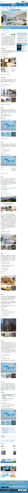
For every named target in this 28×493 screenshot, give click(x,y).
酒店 (9, 441)
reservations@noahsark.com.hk (6, 88)
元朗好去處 (11, 482)
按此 (2, 361)
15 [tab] (14, 10)
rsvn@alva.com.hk (5, 273)
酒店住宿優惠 (6, 440)
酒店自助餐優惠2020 (12, 440)
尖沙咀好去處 (18, 481)
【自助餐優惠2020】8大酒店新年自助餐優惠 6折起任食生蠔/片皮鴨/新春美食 (8, 428)
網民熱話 (11, 485)
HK (4, 1)
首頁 (1, 30)
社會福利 (14, 483)
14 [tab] (13, 10)
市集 (13, 481)
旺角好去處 (18, 482)
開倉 (15, 481)
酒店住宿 (7, 30)
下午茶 (2, 441)
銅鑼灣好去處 (22, 481)
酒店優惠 (2, 440)
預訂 (2, 390)
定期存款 (13, 8)
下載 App (23, 1)
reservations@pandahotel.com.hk (7, 194)
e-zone (17, 1)
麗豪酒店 (7, 138)
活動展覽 (11, 481)
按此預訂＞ (11, 52)
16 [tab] (15, 10)
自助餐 (12, 441)
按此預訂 (4, 147)
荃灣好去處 (14, 482)
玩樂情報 (4, 30)
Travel (7, 1)
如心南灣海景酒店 (8, 74)
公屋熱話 (7, 8)
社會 (21, 482)
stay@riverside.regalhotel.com (7, 119)
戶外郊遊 (11, 483)
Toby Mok (3, 32)
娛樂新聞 (10, 8)
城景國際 (7, 173)
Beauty (12, 1)
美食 (7, 441)
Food (9, 1)
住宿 (5, 441)
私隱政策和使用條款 (4, 490)
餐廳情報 (23, 482)
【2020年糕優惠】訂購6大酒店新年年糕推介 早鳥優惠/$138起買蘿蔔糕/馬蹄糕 (8, 432)
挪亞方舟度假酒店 (8, 104)
